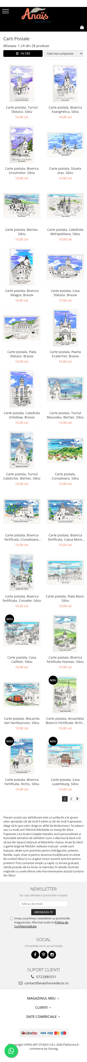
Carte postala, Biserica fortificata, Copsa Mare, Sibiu (65, 537)
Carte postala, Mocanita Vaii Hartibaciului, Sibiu (21, 720)
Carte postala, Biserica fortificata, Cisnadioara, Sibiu (21, 537)
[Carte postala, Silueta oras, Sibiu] (65, 144)
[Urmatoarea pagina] (77, 799)
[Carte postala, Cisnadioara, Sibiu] (65, 450)
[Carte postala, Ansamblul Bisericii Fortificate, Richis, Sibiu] (65, 694)
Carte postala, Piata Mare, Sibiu (65, 598)
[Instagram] (52, 955)
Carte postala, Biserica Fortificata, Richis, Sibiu (21, 781)
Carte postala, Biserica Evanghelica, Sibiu (65, 109)
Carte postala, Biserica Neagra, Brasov (22, 293)
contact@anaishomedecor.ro (46, 983)
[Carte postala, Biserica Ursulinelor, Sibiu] (21, 144)
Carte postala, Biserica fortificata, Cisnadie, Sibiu (22, 598)
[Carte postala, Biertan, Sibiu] (21, 205)
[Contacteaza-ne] (50, 34)
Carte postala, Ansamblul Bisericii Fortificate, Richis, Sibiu (65, 720)
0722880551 (45, 976)
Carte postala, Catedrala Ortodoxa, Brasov (22, 415)
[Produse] (6, 12)
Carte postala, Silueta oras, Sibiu (65, 170)
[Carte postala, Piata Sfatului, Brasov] (21, 327)
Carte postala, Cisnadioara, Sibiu (65, 476)
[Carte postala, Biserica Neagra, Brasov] (21, 266)
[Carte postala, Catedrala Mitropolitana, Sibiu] (65, 205)
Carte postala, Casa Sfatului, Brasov (65, 293)
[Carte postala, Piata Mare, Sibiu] (65, 572)
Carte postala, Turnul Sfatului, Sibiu (22, 109)
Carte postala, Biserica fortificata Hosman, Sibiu (65, 659)
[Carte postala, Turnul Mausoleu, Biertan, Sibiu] (65, 389)
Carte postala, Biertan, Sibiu (22, 231)
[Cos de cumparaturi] (61, 34)
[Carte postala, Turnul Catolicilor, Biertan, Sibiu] (21, 450)
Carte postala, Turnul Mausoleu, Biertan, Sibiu (65, 415)
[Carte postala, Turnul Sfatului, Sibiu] (21, 83)
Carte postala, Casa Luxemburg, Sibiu (65, 781)
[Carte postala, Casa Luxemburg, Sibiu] (65, 755)
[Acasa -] (43, 15)
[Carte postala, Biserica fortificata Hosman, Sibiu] (65, 633)
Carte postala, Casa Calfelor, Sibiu (21, 659)
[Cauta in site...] (72, 34)
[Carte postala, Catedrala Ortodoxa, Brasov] (21, 389)
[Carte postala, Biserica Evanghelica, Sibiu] (65, 83)
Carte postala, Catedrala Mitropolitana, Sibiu (65, 231)
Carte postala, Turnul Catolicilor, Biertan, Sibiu (21, 476)
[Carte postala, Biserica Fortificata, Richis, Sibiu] (21, 755)
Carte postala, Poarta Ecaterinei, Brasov (65, 354)
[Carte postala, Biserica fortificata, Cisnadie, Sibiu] (21, 572)
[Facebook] (35, 955)
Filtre (24, 53)
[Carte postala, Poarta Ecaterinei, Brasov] (65, 327)
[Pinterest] (44, 955)
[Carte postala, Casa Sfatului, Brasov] (65, 266)
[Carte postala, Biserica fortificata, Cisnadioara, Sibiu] (21, 511)
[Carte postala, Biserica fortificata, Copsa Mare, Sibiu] (65, 511)
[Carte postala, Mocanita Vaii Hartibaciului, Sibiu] (21, 694)
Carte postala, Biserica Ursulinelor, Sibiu (22, 170)
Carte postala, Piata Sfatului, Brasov (21, 354)
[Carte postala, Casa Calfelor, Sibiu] (21, 633)
